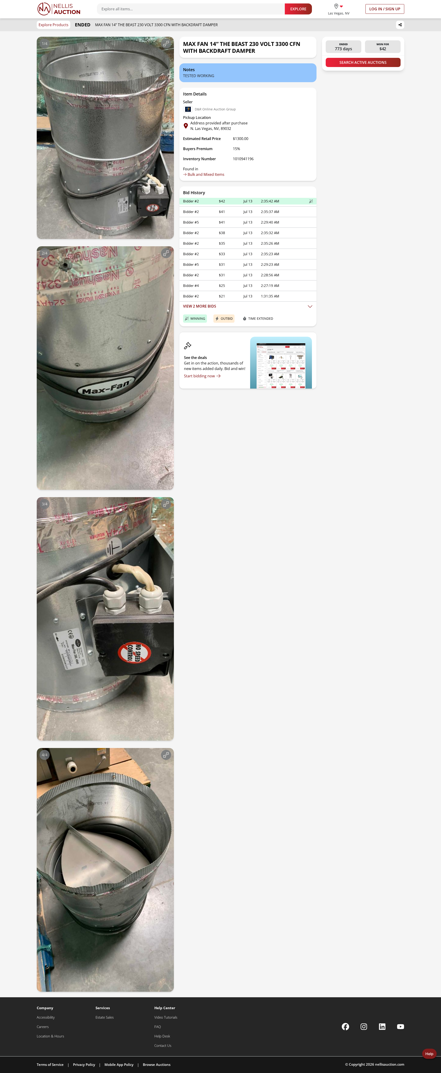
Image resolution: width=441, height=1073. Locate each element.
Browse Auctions (156, 1064)
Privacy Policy (84, 1064)
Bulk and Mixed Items (206, 174)
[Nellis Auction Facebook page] (345, 1026)
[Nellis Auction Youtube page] (400, 1026)
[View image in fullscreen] (166, 44)
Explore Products (53, 24)
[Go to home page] (59, 9)
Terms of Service (50, 1064)
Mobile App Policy (119, 1064)
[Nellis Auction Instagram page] (364, 1026)
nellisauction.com (389, 1064)
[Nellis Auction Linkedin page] (382, 1026)
